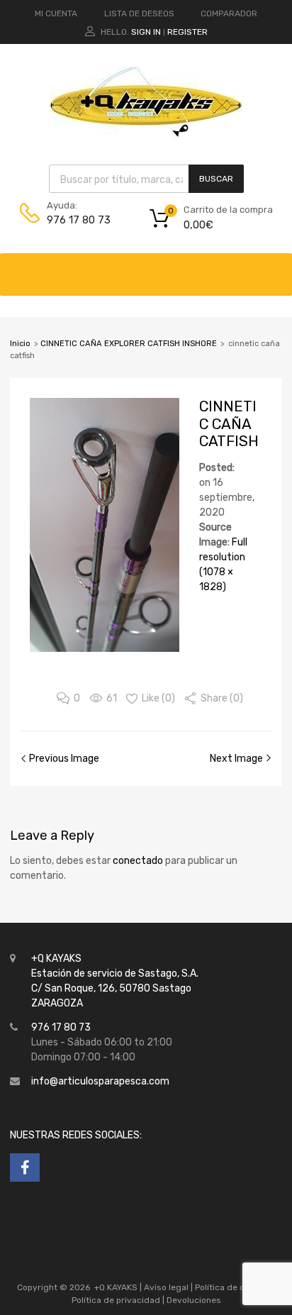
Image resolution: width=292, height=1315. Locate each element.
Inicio (20, 343)
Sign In (146, 32)
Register (187, 32)
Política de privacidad (117, 1300)
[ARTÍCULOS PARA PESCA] (146, 134)
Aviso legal (166, 1287)
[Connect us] (25, 1167)
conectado (138, 861)
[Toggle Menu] (273, 267)
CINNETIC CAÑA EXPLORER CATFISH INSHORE (128, 343)
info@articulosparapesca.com (100, 1081)
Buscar (216, 179)
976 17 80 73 (79, 219)
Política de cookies (233, 1287)
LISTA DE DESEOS (139, 13)
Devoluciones (192, 1300)
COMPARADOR (229, 13)
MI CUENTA (56, 13)
